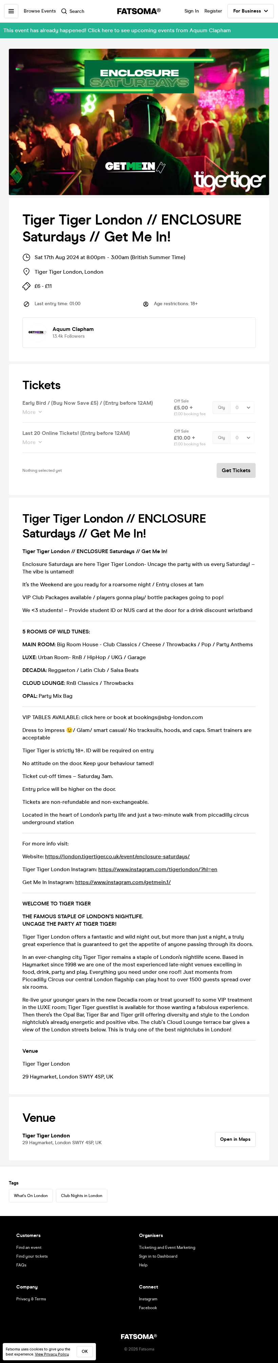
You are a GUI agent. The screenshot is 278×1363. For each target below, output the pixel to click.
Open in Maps (235, 1139)
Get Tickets (236, 470)
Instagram (148, 1299)
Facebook (148, 1307)
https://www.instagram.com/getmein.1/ (123, 882)
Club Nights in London (81, 1195)
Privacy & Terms (31, 1299)
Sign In (191, 11)
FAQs (21, 1265)
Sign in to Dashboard (158, 1256)
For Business (247, 11)
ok (85, 1351)
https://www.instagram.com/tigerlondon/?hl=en (157, 869)
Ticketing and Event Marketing (167, 1247)
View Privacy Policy (52, 1354)
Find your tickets (32, 1256)
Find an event (28, 1247)
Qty (221, 407)
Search (77, 11)
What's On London (31, 1195)
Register (213, 11)
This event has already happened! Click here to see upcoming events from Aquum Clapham (117, 30)
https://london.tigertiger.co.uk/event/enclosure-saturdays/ (117, 856)
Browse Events (40, 11)
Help (143, 1265)
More (29, 412)
